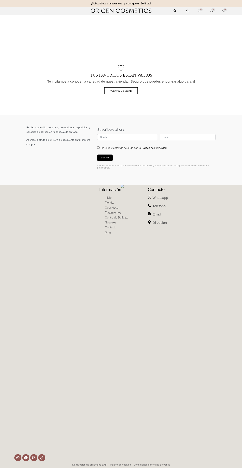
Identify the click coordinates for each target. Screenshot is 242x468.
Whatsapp (160, 198)
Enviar (105, 157)
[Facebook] (25, 457)
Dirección (160, 223)
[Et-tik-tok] (41, 457)
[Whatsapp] (17, 457)
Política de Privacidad (154, 147)
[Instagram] (33, 457)
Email (157, 214)
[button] (42, 11)
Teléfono (159, 206)
